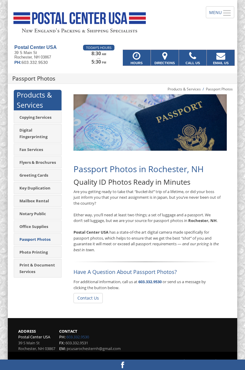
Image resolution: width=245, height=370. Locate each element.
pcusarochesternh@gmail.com (94, 348)
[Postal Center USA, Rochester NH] (122, 22)
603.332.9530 (150, 281)
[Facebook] (122, 365)
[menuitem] (37, 117)
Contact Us (88, 298)
